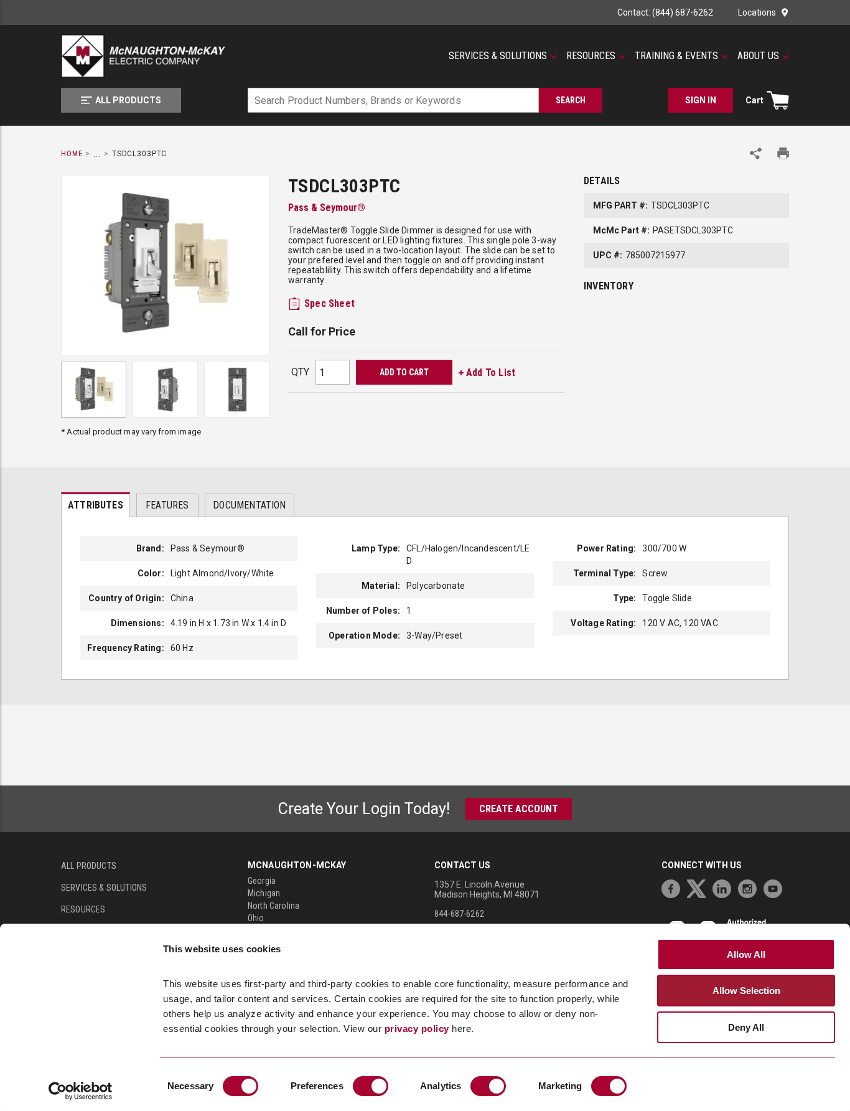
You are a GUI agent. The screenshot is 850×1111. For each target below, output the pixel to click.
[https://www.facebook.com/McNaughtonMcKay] (673, 887)
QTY (300, 372)
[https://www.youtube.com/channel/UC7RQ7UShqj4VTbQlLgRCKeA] (776, 887)
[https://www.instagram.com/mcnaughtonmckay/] (750, 887)
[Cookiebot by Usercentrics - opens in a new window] (80, 1091)
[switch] (370, 1086)
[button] (503, 56)
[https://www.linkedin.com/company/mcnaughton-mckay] (724, 887)
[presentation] (95, 504)
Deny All (746, 1027)
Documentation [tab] (249, 505)
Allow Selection (746, 990)
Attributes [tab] (95, 505)
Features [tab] (167, 505)
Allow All (746, 954)
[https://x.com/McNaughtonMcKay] (699, 887)
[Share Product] (756, 153)
